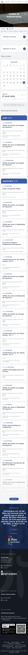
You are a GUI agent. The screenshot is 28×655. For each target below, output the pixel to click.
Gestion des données (17, 647)
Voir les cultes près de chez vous (15, 105)
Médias (22, 642)
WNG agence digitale (14, 652)
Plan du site (6, 642)
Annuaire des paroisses (7, 646)
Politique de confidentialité (14, 643)
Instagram (10, 574)
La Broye (7, 2)
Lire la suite (14, 529)
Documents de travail (20, 645)
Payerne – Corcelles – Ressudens (13, 1)
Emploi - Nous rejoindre (20, 646)
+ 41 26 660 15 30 (7, 565)
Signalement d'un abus (8, 645)
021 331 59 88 (6, 598)
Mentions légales (15, 642)
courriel (5, 567)
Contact (8, 647)
